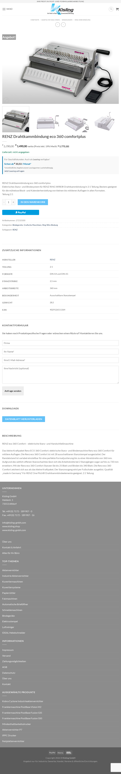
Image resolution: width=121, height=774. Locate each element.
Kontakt (6, 684)
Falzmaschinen (9, 598)
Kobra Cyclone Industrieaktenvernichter (22, 701)
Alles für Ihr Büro (10, 553)
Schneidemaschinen (12, 610)
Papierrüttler (8, 592)
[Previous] (8, 67)
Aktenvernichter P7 (12, 729)
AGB (4, 667)
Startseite (35, 20)
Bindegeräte (67, 20)
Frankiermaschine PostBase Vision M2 (21, 706)
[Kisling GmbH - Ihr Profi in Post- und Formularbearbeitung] (60, 9)
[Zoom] (6, 100)
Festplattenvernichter (13, 741)
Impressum (8, 649)
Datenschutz (8, 672)
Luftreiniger (8, 627)
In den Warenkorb (33, 202)
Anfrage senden (13, 390)
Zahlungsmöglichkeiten (14, 661)
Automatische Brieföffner (15, 604)
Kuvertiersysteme (11, 587)
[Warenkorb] (117, 9)
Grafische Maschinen (50, 20)
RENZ (15, 230)
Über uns (7, 541)
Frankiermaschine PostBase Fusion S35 (22, 712)
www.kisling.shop (11, 526)
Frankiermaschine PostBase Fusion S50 (22, 718)
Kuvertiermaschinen (12, 581)
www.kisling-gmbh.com (14, 530)
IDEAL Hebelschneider (13, 632)
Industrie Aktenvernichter (15, 575)
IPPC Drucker (9, 735)
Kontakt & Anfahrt (11, 547)
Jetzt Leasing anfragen (14, 171)
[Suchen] (111, 9)
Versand (6, 655)
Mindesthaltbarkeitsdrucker (16, 724)
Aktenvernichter (10, 570)
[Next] (112, 67)
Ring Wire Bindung (82, 20)
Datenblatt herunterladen (23, 419)
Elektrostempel (10, 621)
